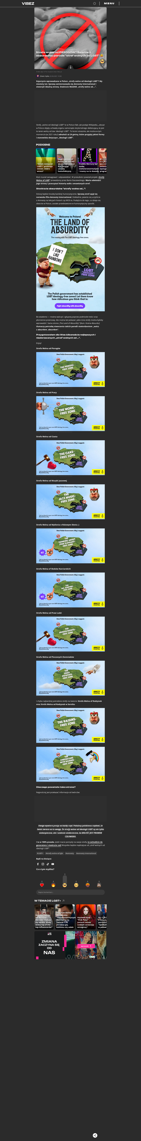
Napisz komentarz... (45, 892)
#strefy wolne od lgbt (54, 853)
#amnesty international (86, 853)
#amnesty (70, 853)
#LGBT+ (40, 853)
